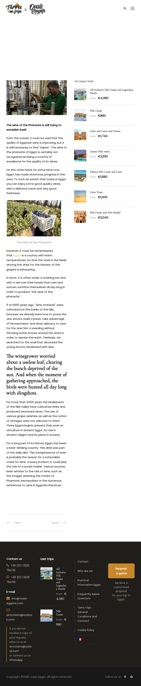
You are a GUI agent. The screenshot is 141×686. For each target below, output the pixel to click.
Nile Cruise (96, 110)
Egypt (62, 179)
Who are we (85, 571)
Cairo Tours (96, 192)
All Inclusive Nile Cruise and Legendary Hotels (61, 578)
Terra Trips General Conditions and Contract (87, 614)
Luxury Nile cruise (100, 151)
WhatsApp (16, 660)
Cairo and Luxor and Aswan (105, 131)
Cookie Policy (85, 630)
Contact (82, 561)
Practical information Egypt (89, 582)
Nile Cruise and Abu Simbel (105, 212)
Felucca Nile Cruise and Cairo (106, 171)
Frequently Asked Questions (88, 596)
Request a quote (121, 571)
